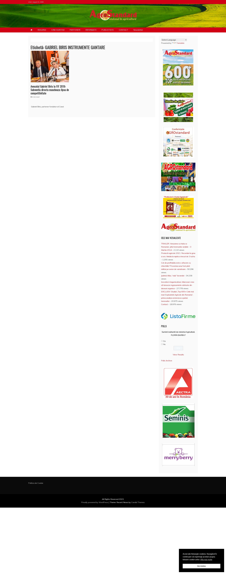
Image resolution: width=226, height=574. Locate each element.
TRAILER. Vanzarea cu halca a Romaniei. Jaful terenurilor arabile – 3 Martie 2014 (176, 246)
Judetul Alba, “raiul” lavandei (172, 275)
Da (164, 341)
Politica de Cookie (35, 483)
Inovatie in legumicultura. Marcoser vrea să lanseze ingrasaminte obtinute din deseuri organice (177, 285)
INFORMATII (90, 30)
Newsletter (138, 30)
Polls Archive (166, 360)
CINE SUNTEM (57, 30)
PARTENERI (75, 30)
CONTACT (123, 30)
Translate (180, 43)
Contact (164, 304)
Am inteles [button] (201, 566)
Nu (164, 344)
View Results (178, 354)
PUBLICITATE (107, 30)
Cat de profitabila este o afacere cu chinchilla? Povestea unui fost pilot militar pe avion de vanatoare (176, 266)
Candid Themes (138, 502)
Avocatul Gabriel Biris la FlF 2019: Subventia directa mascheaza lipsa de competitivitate (50, 89)
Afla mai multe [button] (206, 560)
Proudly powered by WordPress (95, 502)
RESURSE (42, 30)
